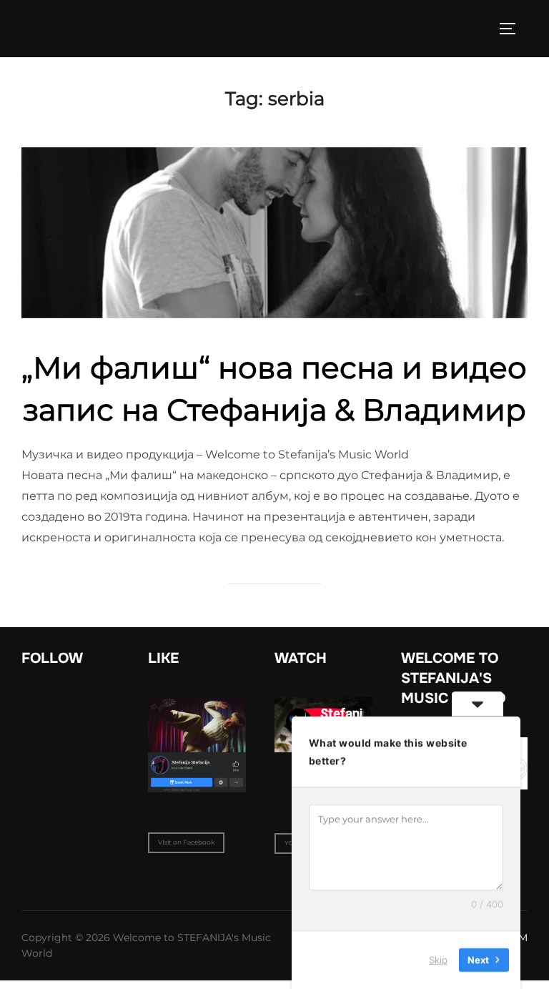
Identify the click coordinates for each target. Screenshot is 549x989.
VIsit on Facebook (186, 842)
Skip (438, 959)
